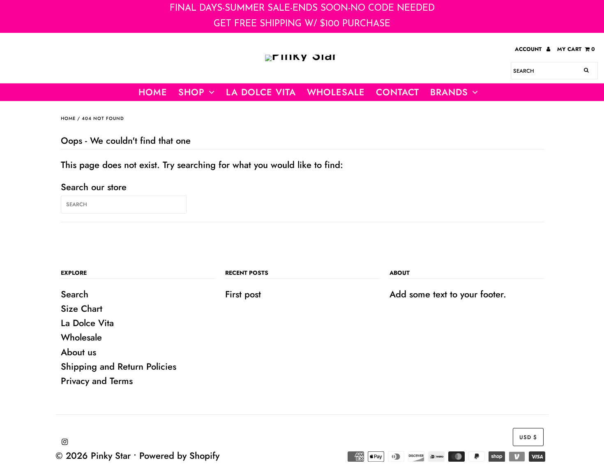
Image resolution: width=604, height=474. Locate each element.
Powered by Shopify (179, 455)
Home (152, 92)
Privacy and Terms (97, 380)
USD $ (528, 437)
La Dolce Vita (261, 92)
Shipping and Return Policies (118, 366)
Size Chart (81, 308)
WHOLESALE (336, 92)
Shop (191, 92)
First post (243, 294)
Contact (397, 92)
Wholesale (81, 337)
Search (74, 294)
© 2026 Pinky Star (93, 455)
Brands (449, 92)
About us (78, 352)
